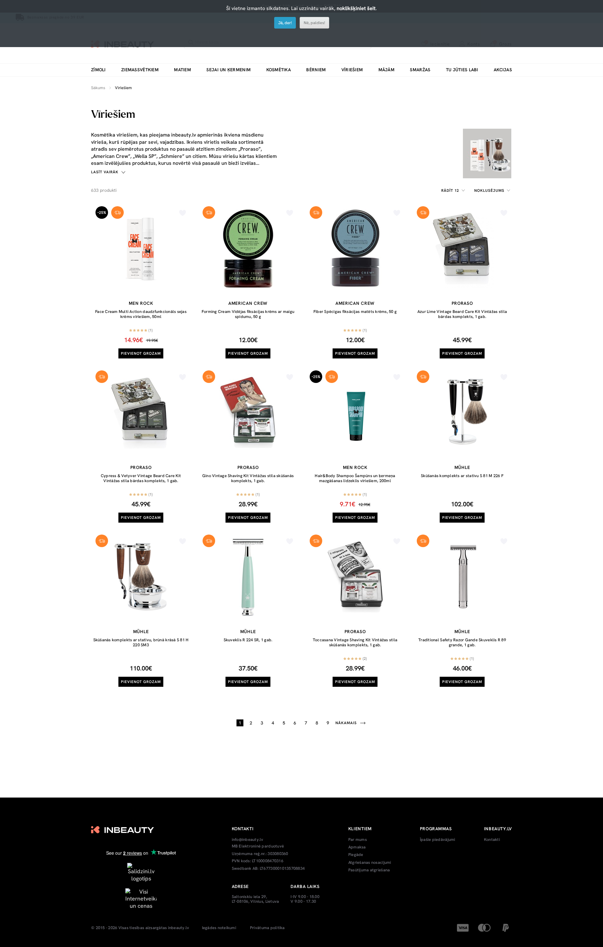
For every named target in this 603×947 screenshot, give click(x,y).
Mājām (386, 70)
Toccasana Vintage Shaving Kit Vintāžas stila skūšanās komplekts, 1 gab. (355, 642)
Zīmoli (98, 70)
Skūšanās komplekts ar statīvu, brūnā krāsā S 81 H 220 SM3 (141, 642)
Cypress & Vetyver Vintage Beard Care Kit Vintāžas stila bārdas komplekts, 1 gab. (141, 478)
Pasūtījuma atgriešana (369, 870)
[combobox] (454, 190)
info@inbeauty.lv (247, 839)
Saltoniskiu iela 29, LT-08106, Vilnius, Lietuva (255, 899)
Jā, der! (285, 22)
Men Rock (141, 303)
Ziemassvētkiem (140, 70)
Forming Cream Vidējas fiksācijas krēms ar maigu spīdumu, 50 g (248, 314)
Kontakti (492, 839)
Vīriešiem (352, 70)
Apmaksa (357, 847)
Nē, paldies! (314, 22)
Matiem (182, 70)
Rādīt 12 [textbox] (450, 190)
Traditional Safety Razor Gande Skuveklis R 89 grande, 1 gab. (462, 642)
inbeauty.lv (178, 927)
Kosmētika (278, 70)
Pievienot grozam (141, 353)
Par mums (357, 839)
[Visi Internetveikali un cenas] (141, 898)
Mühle (462, 467)
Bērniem (316, 70)
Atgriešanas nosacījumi (369, 862)
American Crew (248, 303)
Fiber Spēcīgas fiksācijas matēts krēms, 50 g (355, 311)
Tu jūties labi (462, 70)
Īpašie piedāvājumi (437, 839)
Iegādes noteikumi (219, 927)
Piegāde (355, 854)
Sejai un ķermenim (228, 70)
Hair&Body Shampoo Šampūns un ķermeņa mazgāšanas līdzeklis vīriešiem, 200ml (355, 478)
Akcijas (503, 70)
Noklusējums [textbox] (489, 190)
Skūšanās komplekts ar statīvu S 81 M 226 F (462, 475)
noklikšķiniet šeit (356, 8)
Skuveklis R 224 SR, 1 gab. (248, 640)
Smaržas (420, 70)
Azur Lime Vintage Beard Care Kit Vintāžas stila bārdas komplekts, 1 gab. (462, 314)
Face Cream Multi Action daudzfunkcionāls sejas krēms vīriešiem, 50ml (141, 314)
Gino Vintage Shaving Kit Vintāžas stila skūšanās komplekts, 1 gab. (248, 478)
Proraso (462, 303)
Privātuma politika (267, 927)
